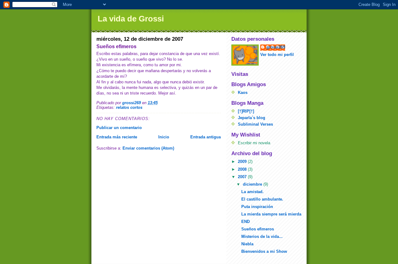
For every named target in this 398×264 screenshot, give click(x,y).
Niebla (247, 244)
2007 (243, 176)
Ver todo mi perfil (277, 54)
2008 (243, 169)
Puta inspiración (257, 206)
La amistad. (252, 191)
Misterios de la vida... (262, 236)
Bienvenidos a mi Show (264, 251)
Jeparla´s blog (251, 117)
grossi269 (275, 47)
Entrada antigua (205, 137)
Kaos (243, 92)
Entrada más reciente (116, 137)
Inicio (163, 137)
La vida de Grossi (131, 18)
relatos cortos (129, 107)
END (245, 221)
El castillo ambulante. (262, 199)
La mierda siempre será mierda (271, 214)
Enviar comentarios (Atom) (148, 148)
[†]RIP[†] (246, 111)
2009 (243, 161)
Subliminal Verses (255, 124)
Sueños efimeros (257, 229)
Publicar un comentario (119, 127)
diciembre (253, 184)
